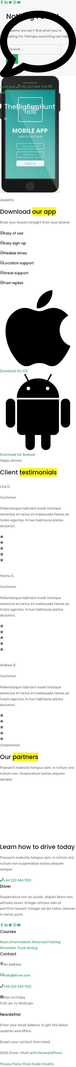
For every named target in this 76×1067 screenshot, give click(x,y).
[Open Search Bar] (70, 107)
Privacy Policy (11, 1064)
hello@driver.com (17, 975)
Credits (48, 1064)
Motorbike (8, 948)
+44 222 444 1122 (17, 986)
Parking (54, 942)
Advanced (40, 942)
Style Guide (31, 1064)
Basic (4, 942)
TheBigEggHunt (29, 107)
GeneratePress (50, 1053)
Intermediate (20, 942)
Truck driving (27, 948)
